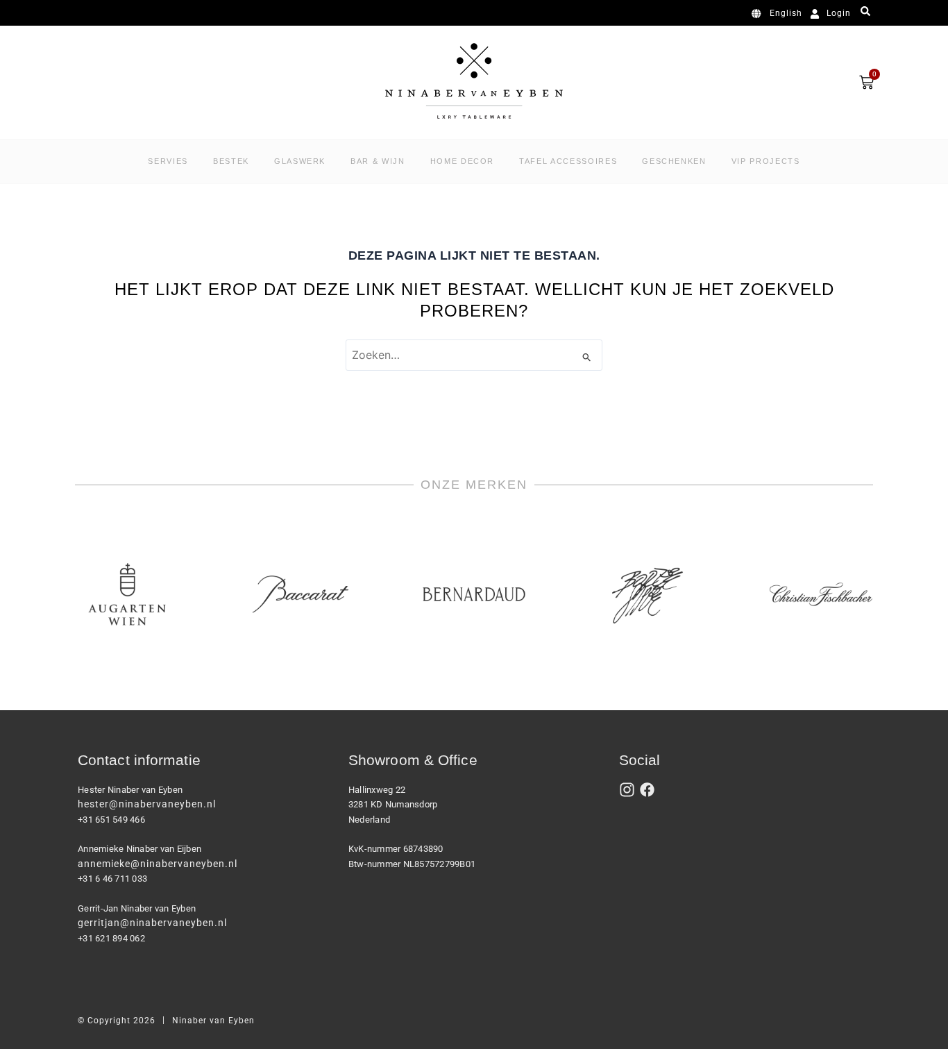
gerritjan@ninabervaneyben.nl (152, 922)
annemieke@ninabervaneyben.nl (157, 863)
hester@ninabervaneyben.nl (147, 803)
